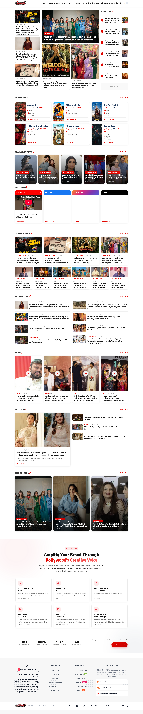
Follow (77, 221)
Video (98, 3)
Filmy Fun (104, 3)
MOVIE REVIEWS (79, 674)
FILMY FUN (81, 694)
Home (45, 3)
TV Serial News (66, 3)
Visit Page (48, 221)
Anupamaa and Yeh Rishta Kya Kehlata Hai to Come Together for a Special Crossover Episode (84, 85)
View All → (124, 97)
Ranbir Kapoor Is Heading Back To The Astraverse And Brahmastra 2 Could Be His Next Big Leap (112, 77)
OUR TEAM (55, 678)
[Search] (120, 3)
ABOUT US (55, 670)
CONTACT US (55, 674)
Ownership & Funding (122, 706)
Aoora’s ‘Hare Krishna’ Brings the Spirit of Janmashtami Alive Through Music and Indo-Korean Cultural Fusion (70, 38)
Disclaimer (109, 706)
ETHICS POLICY (55, 690)
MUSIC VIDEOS (81, 678)
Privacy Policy (84, 706)
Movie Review (90, 3)
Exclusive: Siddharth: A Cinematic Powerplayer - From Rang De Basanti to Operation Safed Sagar (112, 55)
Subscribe (20, 221)
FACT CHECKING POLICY (55, 682)
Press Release (79, 3)
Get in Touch (118, 645)
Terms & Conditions (96, 706)
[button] (126, 3)
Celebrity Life (113, 3)
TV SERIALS (78, 682)
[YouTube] (77, 706)
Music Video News (54, 3)
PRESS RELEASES (81, 686)
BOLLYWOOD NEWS (81, 670)
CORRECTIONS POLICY (55, 686)
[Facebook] (73, 706)
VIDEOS (79, 690)
